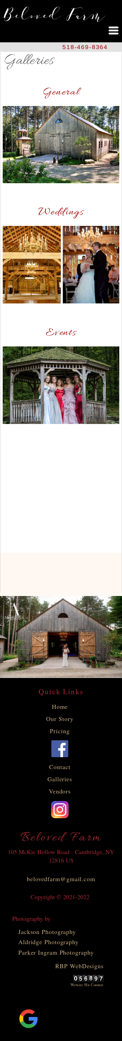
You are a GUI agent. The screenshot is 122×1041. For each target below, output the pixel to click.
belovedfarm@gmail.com (61, 879)
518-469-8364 (85, 47)
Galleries (59, 779)
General (61, 92)
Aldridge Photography (48, 942)
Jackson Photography (47, 932)
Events (61, 333)
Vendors (60, 791)
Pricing (59, 731)
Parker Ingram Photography (56, 952)
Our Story (59, 719)
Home (60, 706)
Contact (59, 767)
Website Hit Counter (87, 984)
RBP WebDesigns (79, 966)
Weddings (61, 212)
